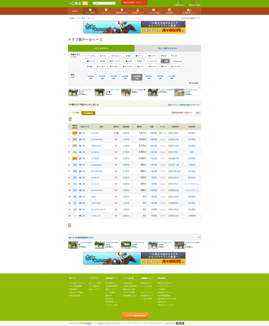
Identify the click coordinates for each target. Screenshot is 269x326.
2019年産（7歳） (148, 77)
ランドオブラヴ (96, 139)
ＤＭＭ (129, 61)
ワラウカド (177, 66)
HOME (71, 18)
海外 (192, 152)
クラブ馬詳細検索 (75, 286)
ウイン (103, 56)
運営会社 (161, 302)
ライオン (114, 66)
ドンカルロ (95, 158)
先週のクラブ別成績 (76, 292)
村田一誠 (175, 165)
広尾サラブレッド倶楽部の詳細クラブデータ (183, 105)
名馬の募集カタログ (130, 295)
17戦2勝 (153, 158)
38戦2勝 (153, 133)
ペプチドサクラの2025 (192, 242)
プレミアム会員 (146, 286)
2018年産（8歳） (160, 77)
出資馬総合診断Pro (112, 286)
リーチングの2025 (138, 90)
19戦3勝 (153, 139)
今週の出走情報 (74, 295)
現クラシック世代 (95, 283)
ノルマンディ (153, 61)
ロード (141, 66)
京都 (129, 56)
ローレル (153, 66)
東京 (140, 61)
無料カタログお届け (194, 5)
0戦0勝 (154, 216)
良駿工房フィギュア (165, 305)
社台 (164, 56)
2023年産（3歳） (102, 77)
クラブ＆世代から (101, 48)
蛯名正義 (175, 139)
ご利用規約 (161, 289)
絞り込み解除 (193, 83)
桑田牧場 (191, 178)
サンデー (153, 56)
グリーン (140, 56)
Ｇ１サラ (92, 61)
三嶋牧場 (191, 165)
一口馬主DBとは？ (178, 5)
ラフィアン (128, 66)
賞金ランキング (94, 289)
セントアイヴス (96, 190)
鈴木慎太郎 (175, 171)
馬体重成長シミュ (111, 302)
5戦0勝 (154, 197)
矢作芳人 (175, 152)
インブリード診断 (111, 305)
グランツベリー (96, 146)
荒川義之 (175, 133)
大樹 (103, 61)
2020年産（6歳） (136, 77)
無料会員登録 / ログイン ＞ (134, 2)
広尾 (166, 61)
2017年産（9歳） (171, 77)
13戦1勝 (153, 165)
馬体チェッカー (110, 289)
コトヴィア (95, 177)
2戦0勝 (154, 203)
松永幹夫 (175, 178)
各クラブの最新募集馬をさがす (81, 237)
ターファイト (116, 61)
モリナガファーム (192, 184)
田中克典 (175, 146)
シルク (175, 56)
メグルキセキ (96, 203)
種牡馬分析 (109, 299)
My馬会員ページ (146, 283)
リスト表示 (75, 112)
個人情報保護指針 (164, 295)
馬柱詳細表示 (88, 113)
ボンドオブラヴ (96, 171)
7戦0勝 (154, 178)
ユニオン (101, 66)
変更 (198, 112)
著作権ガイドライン (165, 292)
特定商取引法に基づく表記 (167, 299)
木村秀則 (191, 133)
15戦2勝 (153, 152)
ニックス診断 (110, 292)
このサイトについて (165, 286)
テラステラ (95, 133)
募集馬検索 (73, 289)
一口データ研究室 (129, 292)
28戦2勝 (153, 146)
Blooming (178, 61)
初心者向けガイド (147, 295)
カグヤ (93, 197)
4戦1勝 (154, 171)
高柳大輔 (175, 158)
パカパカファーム (192, 190)
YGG (164, 66)
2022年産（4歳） (113, 77)
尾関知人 (175, 203)
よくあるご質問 (146, 299)
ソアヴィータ (96, 216)
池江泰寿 (175, 197)
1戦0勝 (154, 184)
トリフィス (95, 184)
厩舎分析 (108, 295)
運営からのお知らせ (165, 283)
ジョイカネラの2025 (85, 242)
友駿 (90, 66)
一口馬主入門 (127, 283)
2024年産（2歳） (90, 77)
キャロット (117, 56)
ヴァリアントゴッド (98, 209)
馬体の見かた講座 (129, 289)
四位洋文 (175, 216)
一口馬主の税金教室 (130, 286)
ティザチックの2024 (164, 90)
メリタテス (95, 152)
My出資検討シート (111, 283)
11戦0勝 (153, 190)
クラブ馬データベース (85, 18)
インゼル (92, 56)
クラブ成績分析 (94, 286)
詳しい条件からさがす (168, 48)
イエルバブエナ (96, 165)
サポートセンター (147, 292)
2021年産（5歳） (125, 77)
